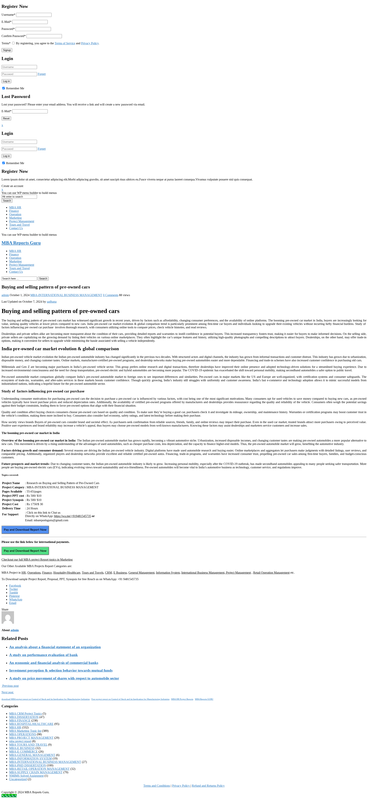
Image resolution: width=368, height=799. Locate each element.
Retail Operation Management (271, 572)
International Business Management (202, 572)
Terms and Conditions (156, 785)
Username (8, 14)
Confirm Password (14, 36)
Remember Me (14, 88)
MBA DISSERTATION (24, 717)
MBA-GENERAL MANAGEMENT (32, 755)
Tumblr (13, 592)
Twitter (13, 589)
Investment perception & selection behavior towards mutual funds (61, 670)
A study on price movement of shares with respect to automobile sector (64, 678)
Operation (15, 214)
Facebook (15, 585)
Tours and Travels (93, 572)
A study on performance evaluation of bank (43, 655)
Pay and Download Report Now (25, 529)
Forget (42, 74)
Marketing (15, 217)
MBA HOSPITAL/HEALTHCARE (31, 724)
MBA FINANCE (19, 720)
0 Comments (110, 295)
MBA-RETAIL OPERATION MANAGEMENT (39, 768)
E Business (120, 572)
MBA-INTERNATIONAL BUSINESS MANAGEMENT (66, 295)
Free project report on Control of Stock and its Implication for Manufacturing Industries (130, 699)
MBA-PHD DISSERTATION (27, 765)
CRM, (109, 572)
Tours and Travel (19, 224)
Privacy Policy (90, 43)
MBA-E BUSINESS (22, 748)
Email (12, 603)
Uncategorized (18, 779)
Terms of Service (65, 43)
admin (5, 295)
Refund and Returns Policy (208, 785)
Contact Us (16, 228)
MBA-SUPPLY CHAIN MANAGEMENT (35, 772)
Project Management (21, 221)
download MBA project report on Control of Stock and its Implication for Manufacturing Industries (46, 699)
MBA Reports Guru (21, 242)
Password (8, 28)
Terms (6, 43)
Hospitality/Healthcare (66, 572)
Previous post (10, 685)
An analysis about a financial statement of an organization (55, 647)
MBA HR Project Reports (182, 699)
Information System (168, 572)
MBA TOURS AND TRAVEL (28, 744)
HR (23, 572)
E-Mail (7, 21)
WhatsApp (15, 599)
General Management (141, 572)
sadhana (52, 301)
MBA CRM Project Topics (25, 713)
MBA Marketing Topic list (25, 730)
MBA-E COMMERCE (23, 751)
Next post (8, 692)
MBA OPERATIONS (22, 734)
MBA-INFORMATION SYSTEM (30, 758)
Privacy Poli (179, 785)
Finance (14, 211)
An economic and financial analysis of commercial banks (53, 663)
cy (189, 785)
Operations (34, 572)
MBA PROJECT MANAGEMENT (31, 737)
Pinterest (14, 596)
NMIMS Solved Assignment (26, 775)
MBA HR (15, 207)
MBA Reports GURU (204, 699)
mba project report (20, 741)
